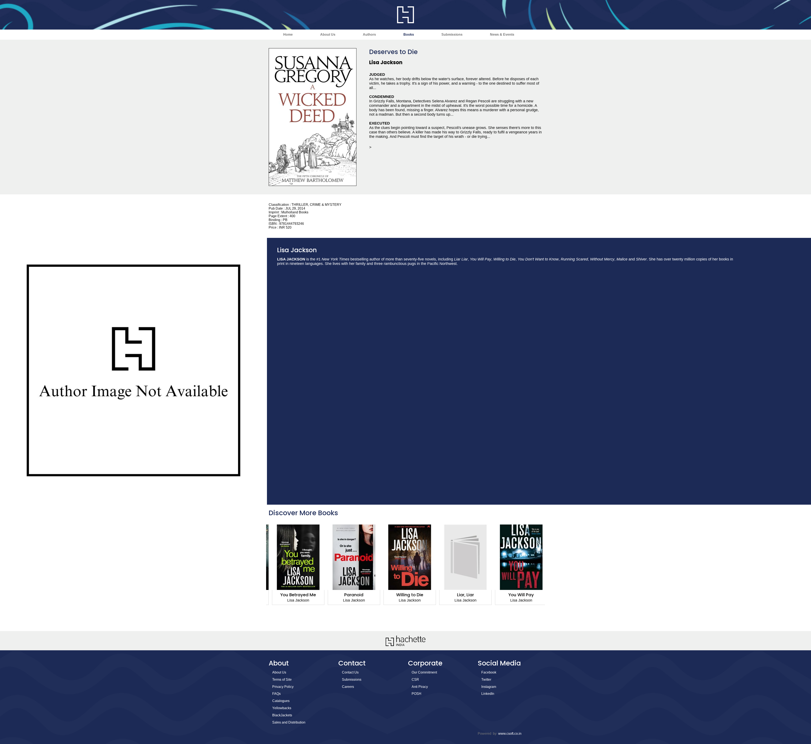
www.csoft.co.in (509, 733)
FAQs (276, 693)
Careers (348, 686)
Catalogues (281, 701)
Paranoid (349, 595)
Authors (369, 34)
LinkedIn (487, 693)
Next (550, 575)
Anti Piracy (420, 686)
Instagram (488, 686)
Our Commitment (424, 672)
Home (288, 34)
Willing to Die (405, 595)
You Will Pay (517, 595)
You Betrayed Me (294, 595)
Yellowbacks (281, 708)
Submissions (452, 34)
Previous (261, 575)
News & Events (502, 34)
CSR (415, 679)
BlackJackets (282, 715)
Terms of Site (282, 679)
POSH (416, 693)
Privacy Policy (283, 686)
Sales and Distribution (288, 722)
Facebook (488, 672)
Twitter (486, 679)
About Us (327, 34)
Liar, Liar (461, 595)
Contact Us (350, 672)
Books (408, 34)
